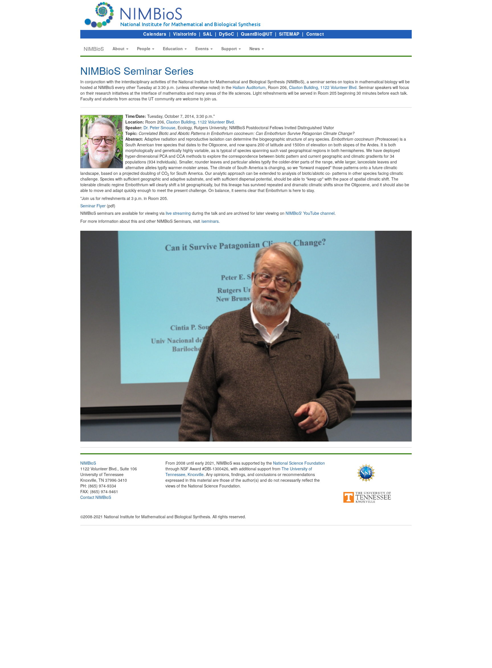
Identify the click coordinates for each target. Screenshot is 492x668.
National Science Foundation (299, 463)
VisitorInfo (184, 34)
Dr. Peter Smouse (159, 127)
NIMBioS (94, 48)
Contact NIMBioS (95, 497)
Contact (315, 34)
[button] (120, 48)
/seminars (210, 221)
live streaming (178, 213)
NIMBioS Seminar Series (137, 70)
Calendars (154, 34)
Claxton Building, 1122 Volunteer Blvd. (323, 87)
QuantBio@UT (256, 34)
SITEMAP (289, 34)
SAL (207, 34)
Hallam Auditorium (249, 87)
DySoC (226, 34)
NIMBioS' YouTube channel (310, 213)
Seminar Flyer (93, 206)
